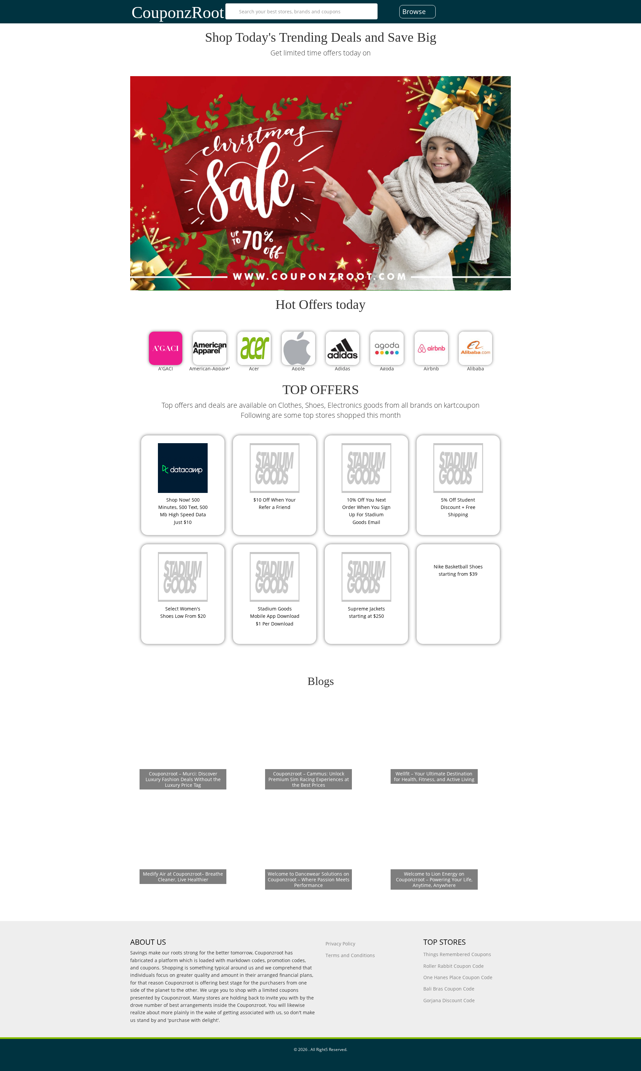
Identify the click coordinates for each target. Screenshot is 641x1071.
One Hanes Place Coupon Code (457, 977)
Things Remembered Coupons (457, 954)
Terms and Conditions (350, 955)
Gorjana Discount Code (449, 1000)
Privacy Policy (340, 943)
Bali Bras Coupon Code (448, 989)
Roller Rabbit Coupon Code (453, 966)
